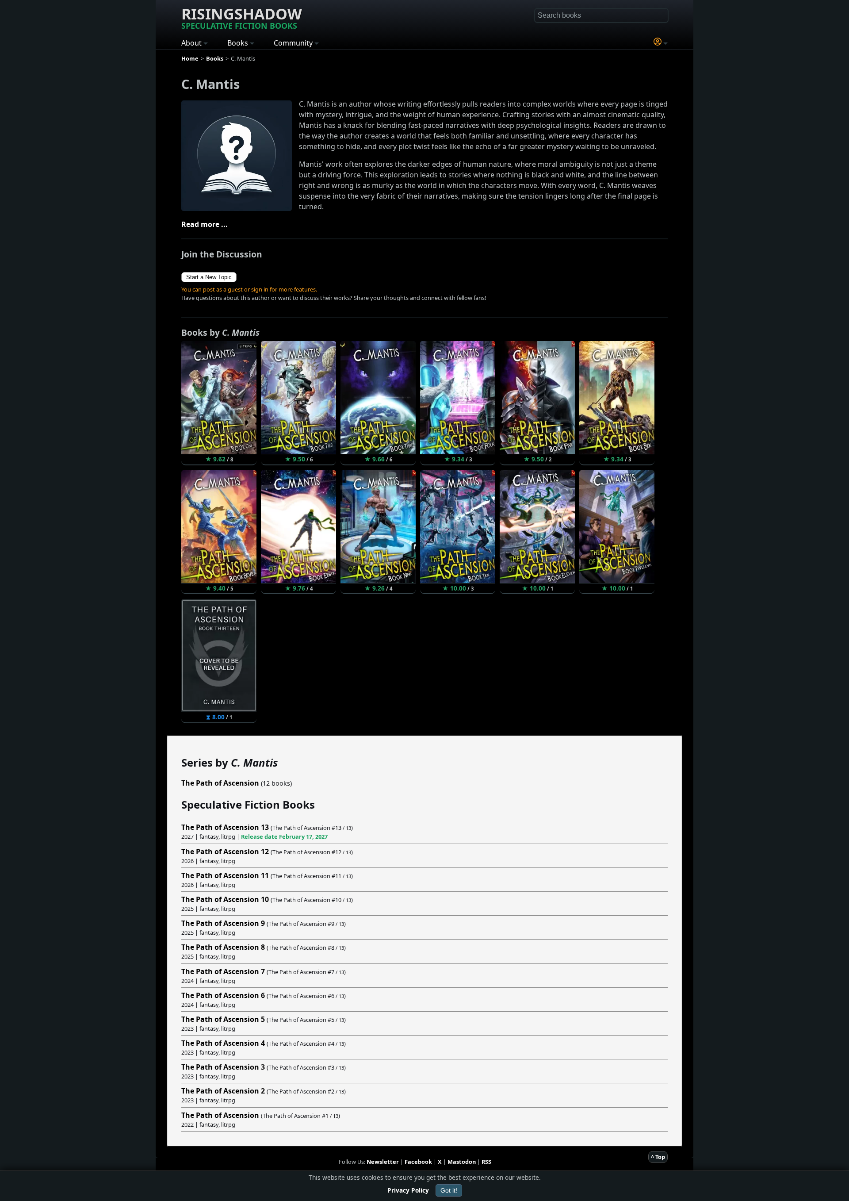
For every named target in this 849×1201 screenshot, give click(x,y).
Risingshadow (241, 17)
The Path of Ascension (220, 783)
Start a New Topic (209, 277)
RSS (486, 1162)
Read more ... (204, 224)
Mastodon (461, 1162)
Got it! (448, 1190)
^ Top (658, 1157)
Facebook (418, 1162)
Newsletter (383, 1162)
